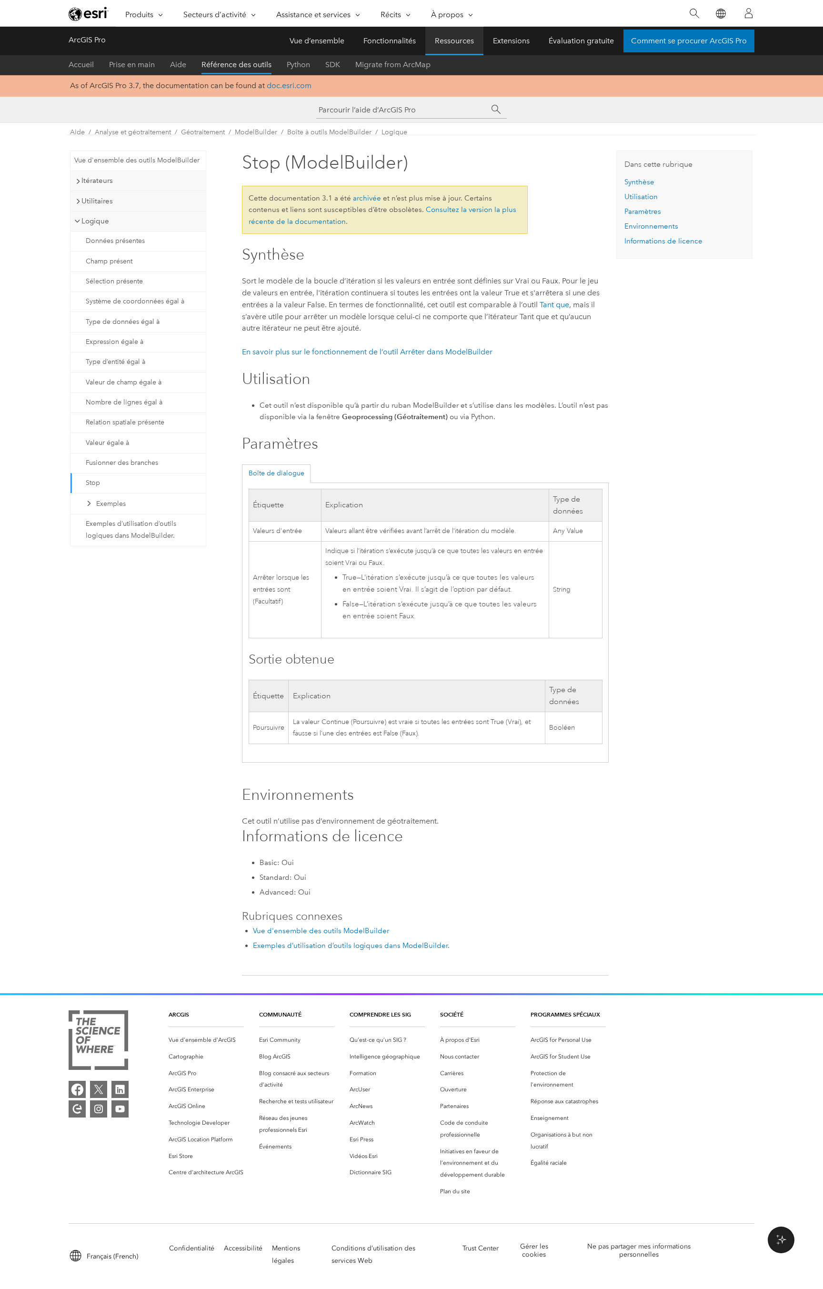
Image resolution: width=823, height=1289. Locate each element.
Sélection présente (114, 281)
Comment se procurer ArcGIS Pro (689, 40)
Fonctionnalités (389, 40)
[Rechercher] (694, 13)
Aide (178, 64)
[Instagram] (98, 1109)
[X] (98, 1089)
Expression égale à (114, 342)
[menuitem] (206, 1040)
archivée (367, 198)
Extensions (511, 40)
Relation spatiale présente (125, 422)
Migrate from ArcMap (393, 64)
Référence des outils (236, 64)
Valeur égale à (107, 443)
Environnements (651, 226)
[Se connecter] (748, 13)
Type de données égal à (123, 322)
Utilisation (641, 196)
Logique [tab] (95, 221)
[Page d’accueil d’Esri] (89, 13)
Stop (93, 483)
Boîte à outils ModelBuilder (329, 132)
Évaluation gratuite (581, 40)
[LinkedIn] (120, 1089)
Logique (394, 132)
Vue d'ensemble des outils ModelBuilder (137, 160)
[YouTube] (120, 1109)
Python (298, 64)
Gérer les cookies (534, 1250)
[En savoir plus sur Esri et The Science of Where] (98, 1042)
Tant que (554, 304)
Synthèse (639, 182)
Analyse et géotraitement (133, 132)
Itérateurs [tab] (97, 180)
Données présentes (115, 241)
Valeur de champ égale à (123, 382)
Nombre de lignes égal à (124, 402)
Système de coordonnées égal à (135, 301)
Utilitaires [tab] (97, 201)
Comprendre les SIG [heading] (380, 1014)
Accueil (81, 64)
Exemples (111, 504)
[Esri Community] (77, 1109)
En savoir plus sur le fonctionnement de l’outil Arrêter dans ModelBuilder (367, 351)
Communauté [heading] (280, 1014)
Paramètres (642, 211)
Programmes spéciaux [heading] (565, 1014)
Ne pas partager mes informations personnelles (639, 1250)
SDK (332, 64)
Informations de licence (663, 241)
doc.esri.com (289, 85)
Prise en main (132, 64)
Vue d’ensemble (317, 40)
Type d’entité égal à (115, 362)
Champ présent (109, 261)
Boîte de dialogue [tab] (276, 473)
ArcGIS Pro (87, 39)
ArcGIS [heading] (179, 1014)
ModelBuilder (256, 132)
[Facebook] (77, 1089)
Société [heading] (451, 1014)
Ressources (454, 40)
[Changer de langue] (720, 13)
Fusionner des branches (122, 463)
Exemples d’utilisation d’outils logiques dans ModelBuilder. (131, 530)
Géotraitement (203, 132)
